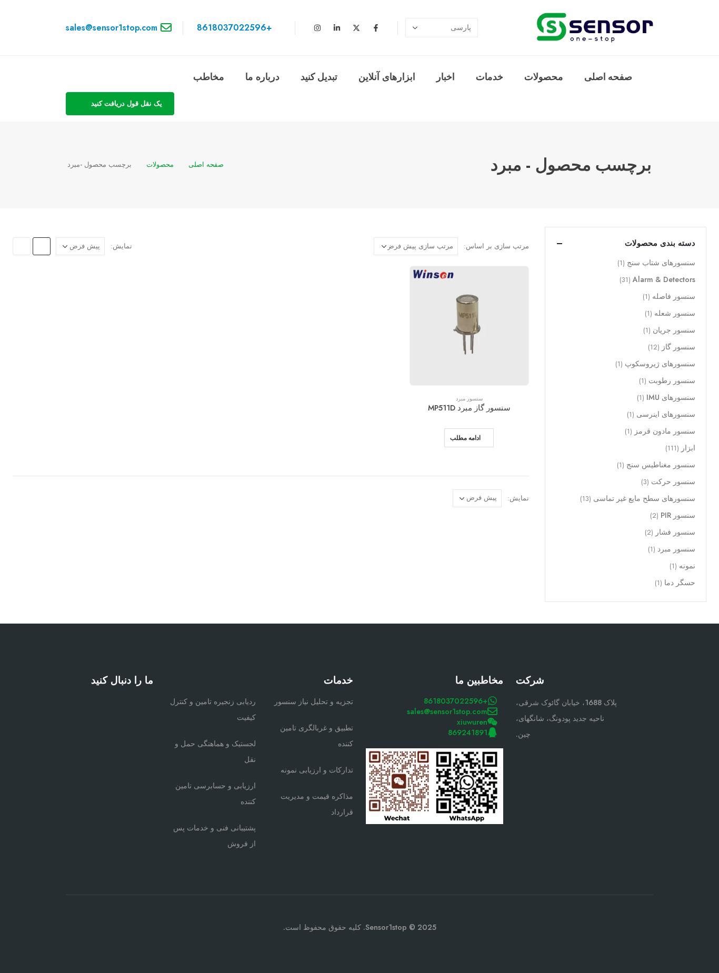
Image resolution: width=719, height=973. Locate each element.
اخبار (445, 77)
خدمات (489, 77)
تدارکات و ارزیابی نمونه (317, 770)
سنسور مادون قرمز (664, 431)
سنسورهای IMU (670, 397)
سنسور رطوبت (671, 380)
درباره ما (262, 77)
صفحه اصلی (608, 77)
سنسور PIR (678, 515)
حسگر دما (679, 582)
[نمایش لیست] (22, 246)
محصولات (543, 77)
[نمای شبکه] (42, 246)
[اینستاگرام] (317, 28)
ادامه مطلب (465, 437)
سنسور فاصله (673, 296)
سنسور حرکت (673, 481)
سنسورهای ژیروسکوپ (660, 363)
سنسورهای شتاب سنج (661, 262)
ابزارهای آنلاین (386, 77)
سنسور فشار (675, 532)
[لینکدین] (337, 28)
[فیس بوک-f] (376, 28)
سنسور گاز (678, 347)
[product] (469, 325)
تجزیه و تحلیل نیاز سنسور (313, 701)
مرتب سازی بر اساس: (496, 246)
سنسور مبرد (469, 399)
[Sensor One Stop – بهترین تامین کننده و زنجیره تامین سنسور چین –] (594, 28)
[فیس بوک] (143, 702)
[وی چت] (118, 724)
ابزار (688, 448)
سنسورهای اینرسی (665, 414)
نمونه (687, 565)
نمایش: (121, 246)
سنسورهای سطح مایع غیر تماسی (644, 498)
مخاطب (208, 77)
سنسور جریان (674, 330)
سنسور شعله (674, 313)
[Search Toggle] (191, 77)
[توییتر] (118, 702)
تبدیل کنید (319, 77)
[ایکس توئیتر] (356, 28)
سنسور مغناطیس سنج (660, 464)
